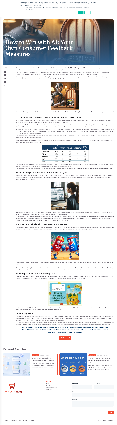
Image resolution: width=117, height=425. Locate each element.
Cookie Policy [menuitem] (110, 420)
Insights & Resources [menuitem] (51, 387)
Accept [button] (80, 13)
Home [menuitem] (47, 383)
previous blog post (23, 140)
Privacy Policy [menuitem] (102, 420)
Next (111, 412)
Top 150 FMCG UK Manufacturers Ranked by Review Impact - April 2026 (99, 360)
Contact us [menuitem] (49, 389)
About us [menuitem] (48, 385)
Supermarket (92, 355)
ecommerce (35, 355)
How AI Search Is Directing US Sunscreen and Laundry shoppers (43, 359)
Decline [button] (87, 13)
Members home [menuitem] (50, 391)
